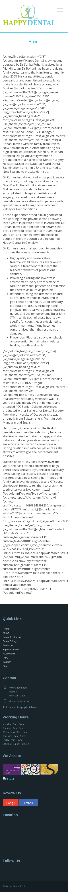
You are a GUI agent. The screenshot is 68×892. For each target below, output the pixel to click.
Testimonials (9, 653)
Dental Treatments (12, 637)
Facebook (28, 803)
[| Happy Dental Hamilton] (29, 16)
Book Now (8, 645)
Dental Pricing (10, 641)
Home (6, 628)
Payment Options (11, 649)
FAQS (5, 657)
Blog (5, 666)
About (6, 632)
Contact (7, 661)
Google (10, 803)
